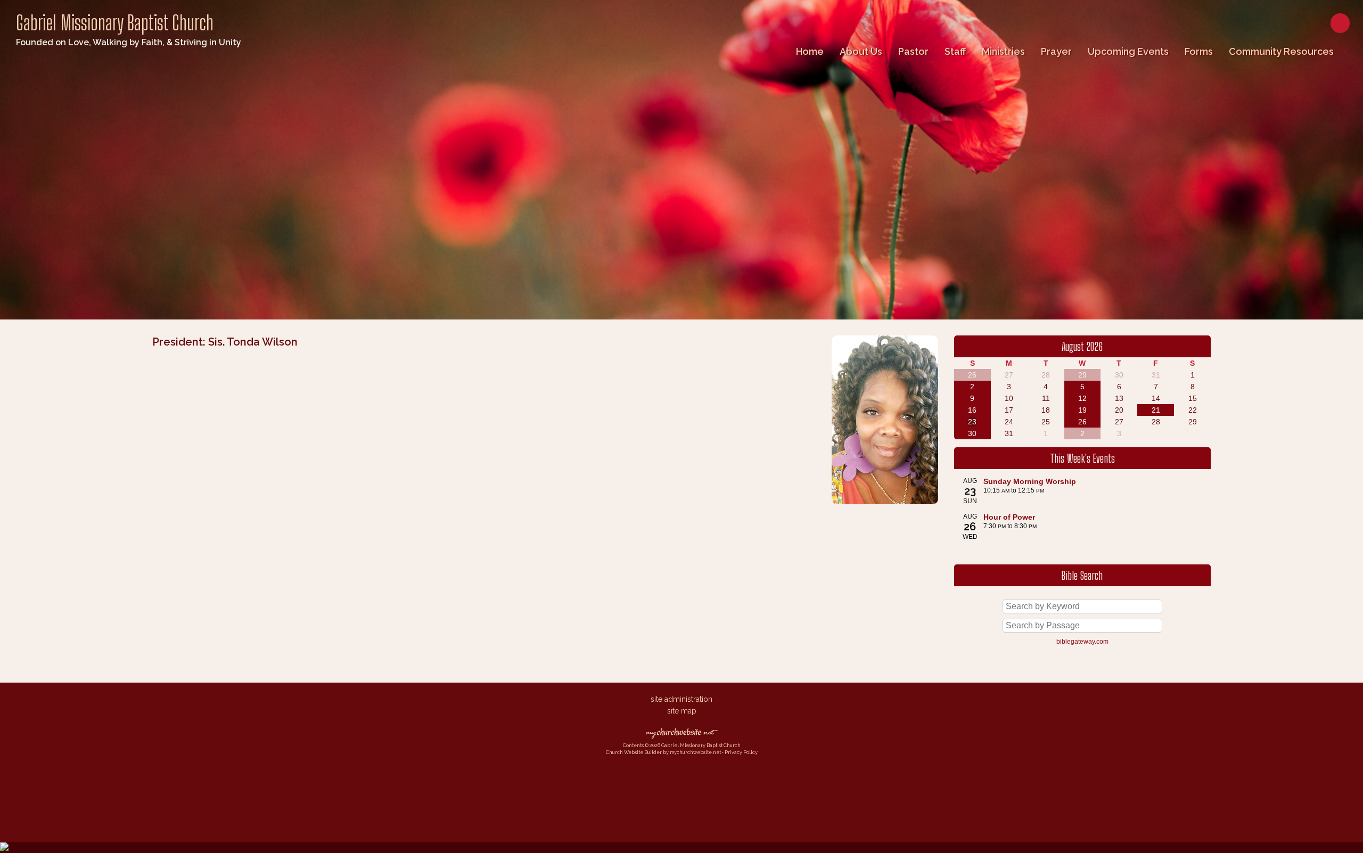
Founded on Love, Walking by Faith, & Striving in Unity (128, 42)
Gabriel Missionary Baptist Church (115, 23)
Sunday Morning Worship (1029, 481)
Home (810, 51)
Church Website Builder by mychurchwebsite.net (663, 752)
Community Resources (1281, 51)
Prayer (1056, 51)
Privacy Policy (741, 752)
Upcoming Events (1128, 51)
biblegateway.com (1082, 641)
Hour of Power (1009, 517)
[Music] (885, 507)
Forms (1199, 51)
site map (681, 711)
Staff (955, 51)
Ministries (1003, 51)
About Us (861, 51)
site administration (681, 699)
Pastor (913, 51)
